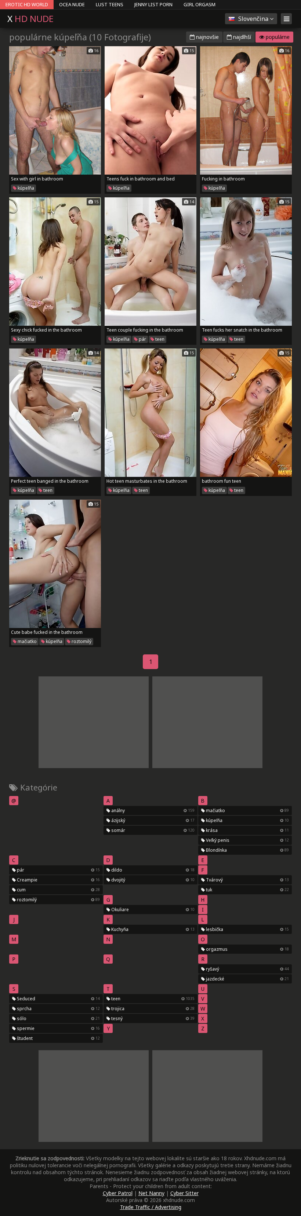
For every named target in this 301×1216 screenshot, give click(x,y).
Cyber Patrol (118, 1193)
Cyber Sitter (184, 1193)
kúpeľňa (25, 188)
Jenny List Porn (153, 4)
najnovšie (207, 36)
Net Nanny (151, 1193)
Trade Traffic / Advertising (150, 1207)
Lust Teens (109, 4)
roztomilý (80, 641)
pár (142, 339)
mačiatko (27, 641)
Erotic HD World (27, 4)
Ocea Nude (72, 4)
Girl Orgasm (199, 4)
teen (159, 339)
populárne (277, 36)
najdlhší (241, 36)
